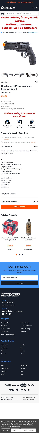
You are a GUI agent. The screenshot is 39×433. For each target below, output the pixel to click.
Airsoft (3, 374)
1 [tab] (16, 254)
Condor (3, 354)
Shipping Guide (6, 329)
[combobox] (21, 13)
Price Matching (25, 329)
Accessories (24, 365)
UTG (22, 348)
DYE (2, 351)
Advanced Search (26, 326)
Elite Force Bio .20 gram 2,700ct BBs (28, 239)
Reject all (15, 430)
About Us (4, 326)
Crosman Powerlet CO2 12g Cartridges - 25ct (10, 239)
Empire (23, 345)
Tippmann (4, 345)
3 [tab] (22, 254)
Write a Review (5, 93)
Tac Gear (23, 368)
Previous (1, 75)
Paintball (3, 371)
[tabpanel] (10, 235)
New (2, 365)
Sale (22, 374)
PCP (22, 371)
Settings (5, 430)
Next (37, 75)
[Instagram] (10, 313)
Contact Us (4, 323)
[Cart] (37, 7)
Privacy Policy (25, 323)
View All (23, 354)
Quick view (11, 249)
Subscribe (19, 283)
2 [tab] (19, 254)
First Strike (4, 348)
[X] (6, 313)
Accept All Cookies (28, 430)
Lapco (22, 351)
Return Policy (5, 332)
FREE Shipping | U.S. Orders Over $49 (19, 2)
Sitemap (23, 332)
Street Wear (5, 368)
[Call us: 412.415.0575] (33, 7)
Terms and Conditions (8, 335)
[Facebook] (2, 313)
